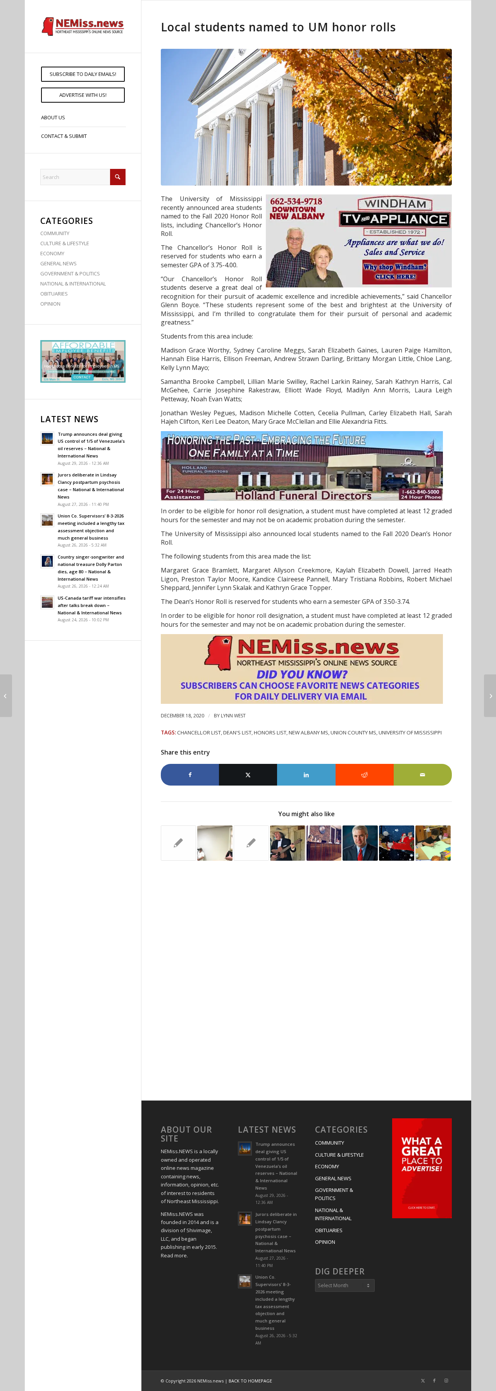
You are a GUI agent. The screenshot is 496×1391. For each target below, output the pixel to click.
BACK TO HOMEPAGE (250, 1381)
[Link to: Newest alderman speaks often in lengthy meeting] (324, 843)
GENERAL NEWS (58, 263)
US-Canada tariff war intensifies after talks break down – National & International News (92, 605)
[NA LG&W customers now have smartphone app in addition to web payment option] (6, 695)
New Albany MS (308, 732)
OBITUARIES (54, 293)
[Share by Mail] (423, 775)
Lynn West (233, 715)
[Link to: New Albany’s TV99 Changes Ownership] (178, 843)
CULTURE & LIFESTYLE (64, 243)
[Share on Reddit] (365, 775)
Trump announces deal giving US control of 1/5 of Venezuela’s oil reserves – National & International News (276, 1166)
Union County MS (353, 732)
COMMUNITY (54, 233)
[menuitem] (83, 74)
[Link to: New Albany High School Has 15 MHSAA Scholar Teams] (251, 843)
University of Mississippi (410, 732)
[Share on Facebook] (190, 775)
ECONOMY (52, 253)
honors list (270, 732)
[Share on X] (248, 775)
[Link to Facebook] (434, 1380)
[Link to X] (423, 1380)
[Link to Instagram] (446, 1380)
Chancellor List (199, 732)
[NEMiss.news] (83, 26)
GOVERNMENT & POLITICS (70, 273)
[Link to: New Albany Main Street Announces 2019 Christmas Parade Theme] (396, 843)
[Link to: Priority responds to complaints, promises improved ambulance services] (214, 843)
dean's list (237, 732)
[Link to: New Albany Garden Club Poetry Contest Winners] (433, 843)
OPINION (50, 303)
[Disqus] (306, 982)
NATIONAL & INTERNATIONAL (73, 283)
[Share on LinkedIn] (306, 775)
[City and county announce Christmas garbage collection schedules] (490, 695)
